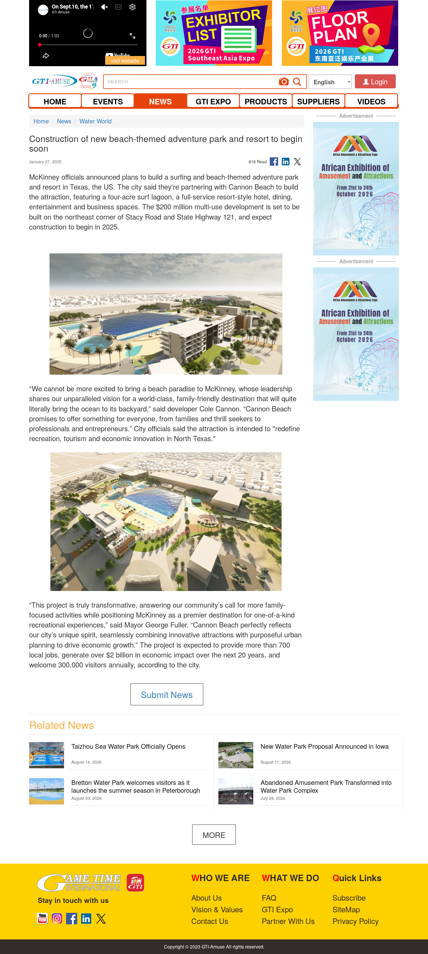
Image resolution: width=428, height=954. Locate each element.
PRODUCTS (266, 101)
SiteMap (346, 909)
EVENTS (108, 101)
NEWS (160, 101)
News (64, 121)
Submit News (167, 694)
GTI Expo (277, 909)
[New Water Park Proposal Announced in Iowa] (235, 755)
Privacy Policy (356, 920)
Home (41, 121)
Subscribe (349, 897)
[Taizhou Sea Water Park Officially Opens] (46, 755)
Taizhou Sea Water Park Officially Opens (128, 745)
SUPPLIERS (318, 101)
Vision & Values (217, 909)
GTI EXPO (213, 101)
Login (378, 81)
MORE (214, 834)
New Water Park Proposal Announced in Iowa (325, 745)
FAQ (269, 897)
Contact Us (209, 920)
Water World (95, 121)
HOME (55, 101)
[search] (227, 79)
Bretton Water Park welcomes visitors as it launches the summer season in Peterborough (135, 786)
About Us (206, 897)
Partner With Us (288, 920)
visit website (125, 60)
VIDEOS (371, 101)
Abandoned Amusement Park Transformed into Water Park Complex (326, 786)
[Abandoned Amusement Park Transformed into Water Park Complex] (235, 791)
